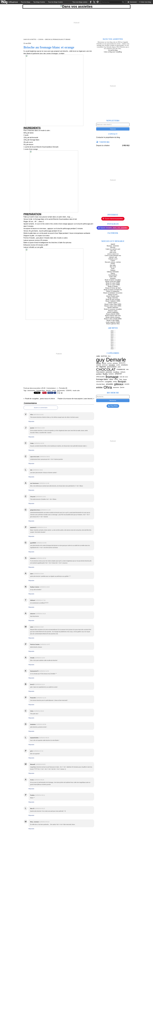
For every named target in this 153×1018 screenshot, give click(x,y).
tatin (127, 369)
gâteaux (118, 384)
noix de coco (124, 376)
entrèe (99, 387)
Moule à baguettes (112, 312)
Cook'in (40, 39)
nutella (116, 379)
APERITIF (118, 374)
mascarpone (100, 372)
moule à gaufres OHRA (113, 322)
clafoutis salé (113, 257)
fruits (105, 374)
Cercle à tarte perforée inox (113, 255)
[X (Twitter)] (94, 2)
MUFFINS (104, 356)
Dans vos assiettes (30, 39)
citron (111, 379)
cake (98, 356)
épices (104, 363)
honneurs (113, 278)
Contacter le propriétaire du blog (108, 137)
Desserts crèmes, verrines (113, 262)
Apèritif (113, 244)
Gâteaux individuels (113, 272)
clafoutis (122, 372)
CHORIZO (124, 365)
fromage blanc (102, 379)
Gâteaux (112, 270)
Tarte (120, 379)
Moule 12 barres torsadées (113, 280)
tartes (98, 363)
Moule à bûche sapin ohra (113, 315)
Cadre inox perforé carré (113, 249)
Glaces (113, 273)
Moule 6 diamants (113, 307)
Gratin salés (112, 276)
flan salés (113, 265)
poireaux (115, 363)
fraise (125, 379)
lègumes (102, 367)
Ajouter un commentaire (40, 407)
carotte (118, 365)
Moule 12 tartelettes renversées (112, 293)
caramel (98, 365)
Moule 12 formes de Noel (112, 288)
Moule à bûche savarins (113, 317)
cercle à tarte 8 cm (113, 254)
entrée (115, 381)
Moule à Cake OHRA (113, 320)
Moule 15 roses (113, 294)
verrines (109, 363)
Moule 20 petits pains (112, 296)
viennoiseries (100, 381)
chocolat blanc (100, 384)
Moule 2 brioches (113, 298)
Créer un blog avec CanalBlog (113, 52)
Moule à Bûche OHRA (112, 314)
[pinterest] (97, 2)
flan (97, 366)
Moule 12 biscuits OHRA (112, 281)
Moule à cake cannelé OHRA (113, 319)
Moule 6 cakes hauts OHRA (112, 306)
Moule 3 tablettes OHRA (113, 301)
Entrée (113, 263)
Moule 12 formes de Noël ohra (113, 289)
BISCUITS (122, 363)
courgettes (108, 381)
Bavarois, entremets (113, 246)
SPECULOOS (100, 376)
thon (109, 356)
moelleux (116, 372)
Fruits (113, 268)
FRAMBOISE (121, 369)
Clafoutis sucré (112, 259)
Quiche (122, 387)
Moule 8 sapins (112, 311)
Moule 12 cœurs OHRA (113, 283)
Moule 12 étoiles (113, 286)
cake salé (113, 251)
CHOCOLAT (106, 369)
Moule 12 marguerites (112, 291)
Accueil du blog (113, 50)
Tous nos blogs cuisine (79, 2)
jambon (99, 374)
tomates (112, 365)
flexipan (122, 381)
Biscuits (112, 247)
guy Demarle (111, 359)
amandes (109, 384)
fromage (112, 377)
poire (119, 366)
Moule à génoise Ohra (112, 323)
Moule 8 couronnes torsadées (113, 309)
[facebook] (90, 2)
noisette (126, 384)
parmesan (105, 365)
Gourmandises (112, 275)
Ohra (108, 387)
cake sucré (112, 252)
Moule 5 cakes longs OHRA (112, 304)
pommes (109, 372)
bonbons (111, 374)
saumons (116, 387)
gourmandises (112, 367)
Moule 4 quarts (112, 302)
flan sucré (113, 267)
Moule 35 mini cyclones (113, 299)
